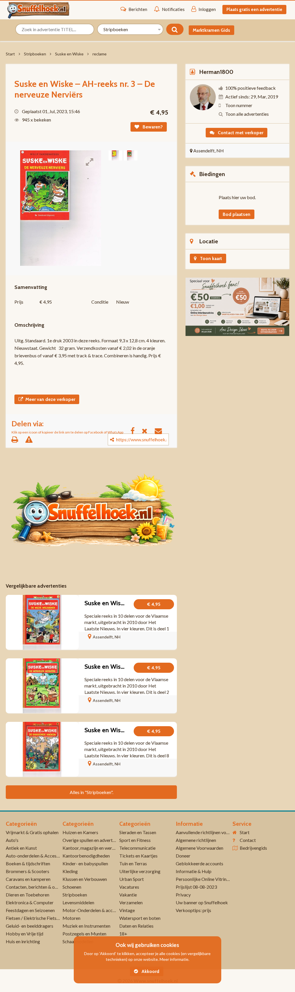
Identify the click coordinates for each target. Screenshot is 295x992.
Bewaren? (152, 127)
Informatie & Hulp (193, 871)
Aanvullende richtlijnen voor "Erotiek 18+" (217, 832)
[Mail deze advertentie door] (161, 430)
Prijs (18, 301)
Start (10, 53)
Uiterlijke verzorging (139, 871)
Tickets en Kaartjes (138, 855)
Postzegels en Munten (84, 933)
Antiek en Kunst (21, 848)
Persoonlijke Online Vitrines (203, 879)
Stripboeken (35, 53)
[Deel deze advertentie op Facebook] (135, 430)
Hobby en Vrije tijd (24, 933)
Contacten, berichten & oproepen (38, 887)
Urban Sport (131, 879)
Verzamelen (131, 902)
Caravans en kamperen (28, 879)
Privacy (183, 894)
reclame (99, 53)
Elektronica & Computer (30, 902)
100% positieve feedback (250, 88)
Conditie (99, 301)
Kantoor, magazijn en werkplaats (95, 848)
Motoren (71, 918)
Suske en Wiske (69, 53)
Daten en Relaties (136, 926)
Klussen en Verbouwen (85, 879)
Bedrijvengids (253, 848)
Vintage (127, 910)
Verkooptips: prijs (193, 910)
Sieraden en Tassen (137, 832)
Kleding (70, 871)
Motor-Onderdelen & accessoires (96, 910)
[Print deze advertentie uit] (18, 439)
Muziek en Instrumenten (86, 926)
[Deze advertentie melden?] (31, 439)
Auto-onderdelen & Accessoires (37, 855)
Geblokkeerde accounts (199, 863)
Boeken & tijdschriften (28, 863)
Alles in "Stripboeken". (91, 792)
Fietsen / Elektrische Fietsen (33, 918)
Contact (248, 840)
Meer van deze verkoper (50, 399)
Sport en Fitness (135, 840)
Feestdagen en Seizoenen (30, 910)
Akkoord (149, 971)
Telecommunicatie (137, 848)
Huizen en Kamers (80, 832)
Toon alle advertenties (247, 114)
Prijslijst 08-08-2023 (196, 887)
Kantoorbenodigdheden (86, 855)
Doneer (183, 855)
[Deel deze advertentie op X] (147, 430)
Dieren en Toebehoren (27, 894)
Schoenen (72, 887)
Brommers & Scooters (27, 871)
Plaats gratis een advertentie (254, 9)
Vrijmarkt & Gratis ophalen (32, 832)
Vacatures (129, 887)
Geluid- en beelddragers (29, 926)
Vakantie (128, 894)
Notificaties (173, 9)
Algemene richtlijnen (196, 840)
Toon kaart (210, 258)
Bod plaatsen (236, 214)
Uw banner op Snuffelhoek (202, 902)
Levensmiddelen (78, 902)
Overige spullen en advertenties (93, 840)
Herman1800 (216, 71)
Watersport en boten (139, 918)
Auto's (12, 840)
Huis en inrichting (23, 941)
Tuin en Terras (133, 863)
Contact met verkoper (240, 132)
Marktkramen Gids (211, 30)
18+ (123, 933)
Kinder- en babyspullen (85, 863)
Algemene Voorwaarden (199, 848)
